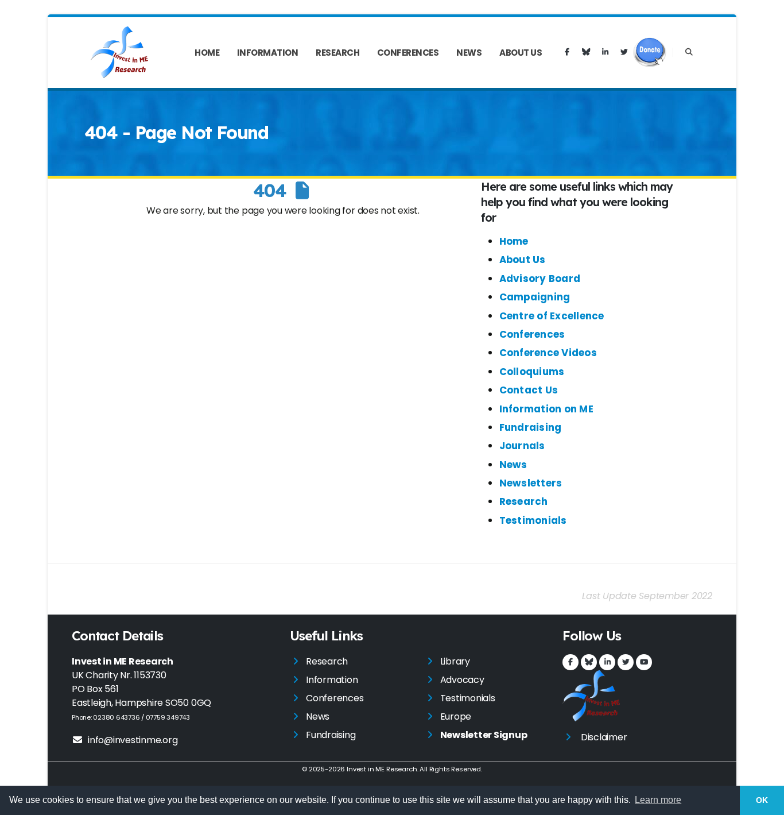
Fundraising (530, 427)
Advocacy (462, 679)
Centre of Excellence (551, 316)
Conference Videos (548, 353)
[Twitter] (624, 52)
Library (455, 661)
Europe (456, 716)
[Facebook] (567, 52)
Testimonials (533, 520)
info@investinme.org (132, 740)
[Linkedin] (605, 52)
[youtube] (644, 662)
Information (267, 53)
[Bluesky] (586, 52)
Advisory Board (540, 278)
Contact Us (528, 390)
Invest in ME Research (382, 769)
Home (207, 53)
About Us (520, 53)
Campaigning (534, 297)
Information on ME (546, 409)
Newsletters (530, 483)
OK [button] (762, 800)
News (469, 53)
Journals (522, 446)
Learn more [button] (658, 800)
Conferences (408, 53)
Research (337, 53)
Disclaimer (604, 737)
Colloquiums (532, 371)
